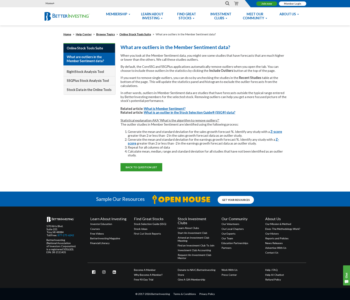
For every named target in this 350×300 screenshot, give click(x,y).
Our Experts (228, 233)
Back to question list (141, 167)
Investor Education (101, 224)
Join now (266, 3)
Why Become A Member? (148, 274)
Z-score (276, 132)
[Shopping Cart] (235, 3)
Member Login (292, 3)
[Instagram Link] (104, 271)
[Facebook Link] (93, 271)
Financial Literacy (100, 243)
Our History (272, 233)
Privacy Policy (207, 293)
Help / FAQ (271, 269)
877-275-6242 (66, 235)
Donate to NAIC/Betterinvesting (196, 269)
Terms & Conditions (184, 293)
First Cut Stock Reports (147, 233)
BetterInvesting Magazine (105, 238)
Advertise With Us (275, 247)
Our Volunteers (230, 224)
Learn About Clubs (188, 228)
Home (49, 3)
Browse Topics (105, 34)
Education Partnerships (234, 243)
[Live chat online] (346, 275)
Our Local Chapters (232, 228)
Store (181, 274)
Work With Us (229, 269)
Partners (226, 247)
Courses (95, 228)
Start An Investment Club (192, 232)
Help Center (84, 34)
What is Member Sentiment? (165, 109)
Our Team (227, 238)
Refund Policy (273, 279)
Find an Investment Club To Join (196, 245)
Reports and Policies (277, 238)
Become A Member (145, 269)
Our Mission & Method (278, 224)
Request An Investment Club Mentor (194, 257)
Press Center (229, 274)
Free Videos (97, 233)
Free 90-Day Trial (143, 279)
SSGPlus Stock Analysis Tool (88, 81)
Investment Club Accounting (194, 250)
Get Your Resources (236, 199)
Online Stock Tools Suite (135, 34)
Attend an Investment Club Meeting (193, 239)
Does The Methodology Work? (282, 228)
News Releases (274, 243)
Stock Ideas (140, 228)
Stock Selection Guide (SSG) (150, 224)
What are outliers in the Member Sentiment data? (85, 59)
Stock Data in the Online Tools (89, 90)
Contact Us (271, 252)
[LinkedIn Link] (114, 271)
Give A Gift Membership (191, 279)
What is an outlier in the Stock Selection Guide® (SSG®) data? (189, 112)
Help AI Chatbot (274, 274)
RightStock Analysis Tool (85, 72)
